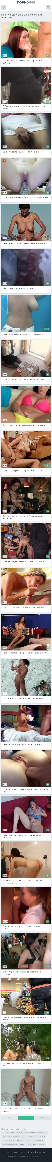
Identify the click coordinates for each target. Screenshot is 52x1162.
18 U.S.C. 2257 (41, 1152)
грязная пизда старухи (35, 1144)
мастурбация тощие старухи (35, 1132)
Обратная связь (11, 1152)
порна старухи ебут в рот (12, 1136)
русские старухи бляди (35, 1140)
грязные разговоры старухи (13, 1144)
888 (26, 2)
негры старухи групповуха (13, 1140)
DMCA (32, 1152)
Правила (23, 1152)
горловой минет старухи (12, 1132)
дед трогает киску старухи (34, 1136)
